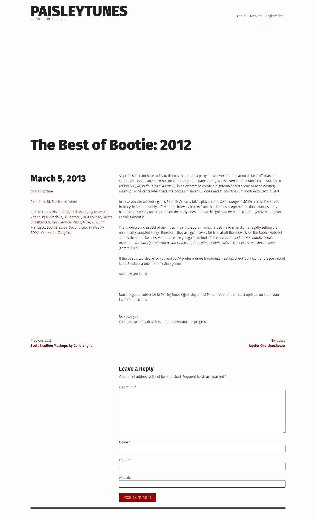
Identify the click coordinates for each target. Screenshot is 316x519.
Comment (127, 387)
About (241, 16)
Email (124, 460)
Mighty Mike (81, 222)
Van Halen (49, 233)
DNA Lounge (92, 217)
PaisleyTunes (79, 11)
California (38, 202)
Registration (274, 16)
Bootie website (270, 233)
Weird (72, 202)
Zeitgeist (64, 233)
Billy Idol (51, 212)
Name (124, 442)
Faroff (107, 217)
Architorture (44, 191)
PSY (94, 222)
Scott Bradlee (57, 227)
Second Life (78, 227)
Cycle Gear (97, 212)
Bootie (64, 212)
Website (125, 478)
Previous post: (61, 343)
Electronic (59, 202)
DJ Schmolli (72, 217)
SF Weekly (96, 227)
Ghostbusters (40, 222)
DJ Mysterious (52, 217)
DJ (48, 202)
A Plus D (37, 212)
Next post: (267, 343)
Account (255, 16)
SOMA (35, 233)
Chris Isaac (79, 212)
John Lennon (61, 222)
